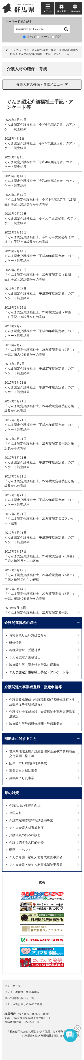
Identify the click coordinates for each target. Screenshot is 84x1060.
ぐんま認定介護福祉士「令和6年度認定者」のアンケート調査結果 (39, 127)
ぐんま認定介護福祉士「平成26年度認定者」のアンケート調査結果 (39, 540)
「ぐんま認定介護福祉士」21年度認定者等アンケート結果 (39, 521)
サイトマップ (12, 986)
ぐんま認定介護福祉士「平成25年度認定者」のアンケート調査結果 (39, 389)
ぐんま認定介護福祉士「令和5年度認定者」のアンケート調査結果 (39, 145)
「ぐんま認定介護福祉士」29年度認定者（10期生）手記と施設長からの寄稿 (37, 314)
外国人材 (15, 813)
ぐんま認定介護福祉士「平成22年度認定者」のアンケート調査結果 (39, 502)
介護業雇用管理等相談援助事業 (31, 820)
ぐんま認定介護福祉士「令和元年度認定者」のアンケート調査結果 (40, 221)
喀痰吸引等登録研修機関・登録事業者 (35, 724)
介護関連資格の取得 (20, 623)
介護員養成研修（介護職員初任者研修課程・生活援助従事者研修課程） (42, 702)
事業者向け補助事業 (23, 770)
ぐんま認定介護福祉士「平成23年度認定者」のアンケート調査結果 (39, 465)
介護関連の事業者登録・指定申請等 (33, 687)
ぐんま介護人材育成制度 (26, 827)
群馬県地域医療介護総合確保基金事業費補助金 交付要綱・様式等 (43, 753)
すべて (31, 36)
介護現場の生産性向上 (25, 805)
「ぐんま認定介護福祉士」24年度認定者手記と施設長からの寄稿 (39, 408)
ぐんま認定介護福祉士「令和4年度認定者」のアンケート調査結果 (39, 164)
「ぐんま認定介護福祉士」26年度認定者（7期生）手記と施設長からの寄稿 (40, 577)
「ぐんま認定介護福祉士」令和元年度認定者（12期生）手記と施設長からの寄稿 (39, 239)
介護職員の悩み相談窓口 (26, 835)
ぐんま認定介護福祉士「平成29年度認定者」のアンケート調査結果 (39, 296)
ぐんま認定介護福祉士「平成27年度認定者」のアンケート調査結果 (39, 371)
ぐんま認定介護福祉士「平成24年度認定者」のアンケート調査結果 (39, 427)
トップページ (18, 50)
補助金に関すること (20, 738)
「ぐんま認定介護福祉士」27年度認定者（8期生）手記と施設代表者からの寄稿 (40, 596)
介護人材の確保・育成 (42, 50)
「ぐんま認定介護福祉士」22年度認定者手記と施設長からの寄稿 (39, 483)
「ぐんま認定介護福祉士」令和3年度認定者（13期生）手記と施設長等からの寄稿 (40, 202)
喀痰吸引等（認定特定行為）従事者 (34, 665)
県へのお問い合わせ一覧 (19, 998)
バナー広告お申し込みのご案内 (23, 1004)
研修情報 (15, 642)
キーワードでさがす (19, 21)
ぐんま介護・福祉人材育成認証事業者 (35, 864)
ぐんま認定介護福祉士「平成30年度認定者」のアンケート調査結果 (39, 258)
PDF (58, 36)
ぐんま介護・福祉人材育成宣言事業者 (35, 857)
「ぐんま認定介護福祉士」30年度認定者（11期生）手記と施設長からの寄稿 (37, 277)
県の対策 (11, 793)
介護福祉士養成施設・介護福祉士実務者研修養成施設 (42, 714)
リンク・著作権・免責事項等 (21, 992)
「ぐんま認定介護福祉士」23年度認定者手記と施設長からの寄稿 (39, 446)
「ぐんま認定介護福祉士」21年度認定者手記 (36, 612)
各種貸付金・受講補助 (25, 650)
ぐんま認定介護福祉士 (25, 657)
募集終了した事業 (21, 778)
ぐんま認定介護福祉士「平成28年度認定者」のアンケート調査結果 (39, 333)
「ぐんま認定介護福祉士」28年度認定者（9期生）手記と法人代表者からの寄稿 (40, 352)
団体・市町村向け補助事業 (28, 763)
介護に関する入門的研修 (26, 842)
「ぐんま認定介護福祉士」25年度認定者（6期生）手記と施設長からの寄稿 (40, 558)
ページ (45, 36)
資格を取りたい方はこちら (28, 635)
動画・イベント (20, 850)
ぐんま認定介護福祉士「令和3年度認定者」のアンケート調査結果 (39, 183)
